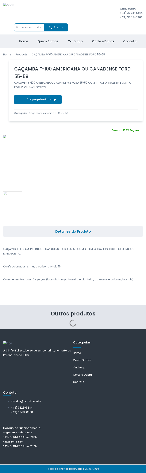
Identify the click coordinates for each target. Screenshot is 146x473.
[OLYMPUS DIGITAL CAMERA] (38, 137)
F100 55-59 (62, 113)
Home (7, 54)
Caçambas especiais (41, 113)
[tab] (73, 231)
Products (21, 54)
